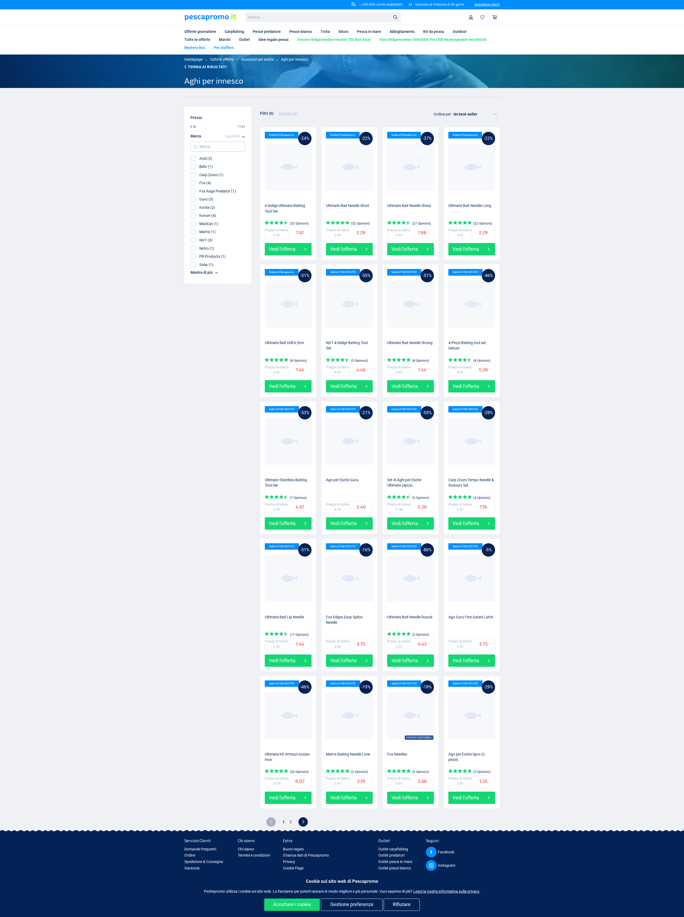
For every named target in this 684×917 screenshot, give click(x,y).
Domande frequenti (200, 849)
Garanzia (192, 868)
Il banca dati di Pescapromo (306, 855)
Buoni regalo (293, 849)
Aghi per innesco (294, 59)
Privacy (289, 862)
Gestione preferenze (352, 904)
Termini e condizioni (254, 855)
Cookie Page (293, 868)
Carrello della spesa (495, 17)
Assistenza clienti (487, 4)
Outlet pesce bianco (394, 868)
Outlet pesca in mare (395, 862)
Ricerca (395, 16)
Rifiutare (402, 904)
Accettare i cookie (292, 904)
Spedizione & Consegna (203, 862)
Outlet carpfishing (393, 849)
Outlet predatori (391, 855)
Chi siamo (246, 849)
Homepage (193, 59)
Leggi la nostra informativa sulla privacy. (446, 891)
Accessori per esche (257, 59)
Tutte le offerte (222, 59)
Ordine (189, 855)
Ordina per (442, 114)
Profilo (471, 17)
